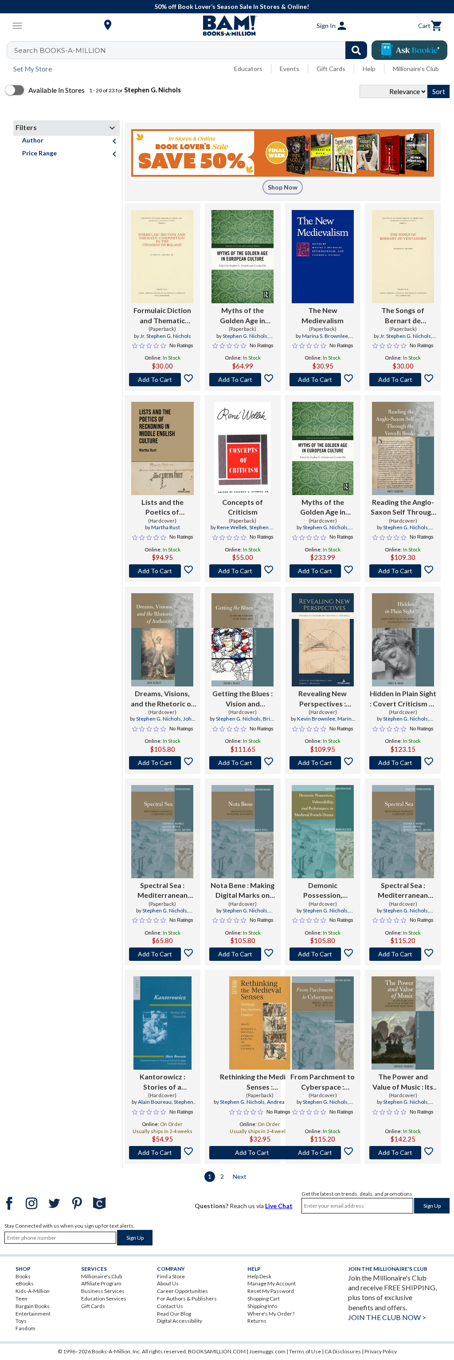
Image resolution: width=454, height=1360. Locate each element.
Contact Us (170, 1306)
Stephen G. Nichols (245, 336)
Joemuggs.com (267, 1351)
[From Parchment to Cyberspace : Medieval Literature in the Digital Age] (323, 1023)
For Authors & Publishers (187, 1298)
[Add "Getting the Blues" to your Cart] (242, 762)
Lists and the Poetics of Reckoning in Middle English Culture (162, 507)
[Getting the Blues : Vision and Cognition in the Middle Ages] (242, 640)
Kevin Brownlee (316, 718)
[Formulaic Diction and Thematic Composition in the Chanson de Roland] (162, 256)
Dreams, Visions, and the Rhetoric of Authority (162, 699)
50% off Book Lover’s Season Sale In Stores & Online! (231, 6)
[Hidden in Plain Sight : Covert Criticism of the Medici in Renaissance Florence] (403, 640)
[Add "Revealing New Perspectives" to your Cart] (323, 762)
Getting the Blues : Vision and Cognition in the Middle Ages (242, 699)
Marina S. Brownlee (325, 336)
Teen (21, 1298)
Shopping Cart (263, 1298)
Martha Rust (165, 527)
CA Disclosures (343, 1351)
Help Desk (259, 1276)
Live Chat (279, 1205)
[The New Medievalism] (323, 256)
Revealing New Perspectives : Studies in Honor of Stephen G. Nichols (322, 699)
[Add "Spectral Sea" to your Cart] (162, 954)
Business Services (103, 1291)
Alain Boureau (155, 1101)
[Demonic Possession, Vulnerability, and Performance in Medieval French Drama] (323, 831)
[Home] (227, 26)
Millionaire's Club (416, 68)
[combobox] (192, 50)
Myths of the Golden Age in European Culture (243, 315)
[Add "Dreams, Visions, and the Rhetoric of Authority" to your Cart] (162, 762)
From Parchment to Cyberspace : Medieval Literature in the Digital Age (323, 1082)
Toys (21, 1320)
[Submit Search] (356, 50)
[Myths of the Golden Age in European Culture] (242, 256)
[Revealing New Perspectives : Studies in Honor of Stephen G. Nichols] (323, 640)
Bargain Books (33, 1306)
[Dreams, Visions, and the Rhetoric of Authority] (162, 640)
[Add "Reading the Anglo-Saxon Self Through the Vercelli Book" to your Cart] (402, 571)
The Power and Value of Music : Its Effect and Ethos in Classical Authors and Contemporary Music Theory (402, 1082)
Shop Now (282, 187)
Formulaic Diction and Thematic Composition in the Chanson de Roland (162, 315)
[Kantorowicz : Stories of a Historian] (162, 1023)
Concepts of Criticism (242, 507)
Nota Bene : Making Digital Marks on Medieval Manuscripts (242, 890)
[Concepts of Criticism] (242, 448)
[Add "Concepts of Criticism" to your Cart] (242, 571)
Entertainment (33, 1313)
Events (289, 68)
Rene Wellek (232, 527)
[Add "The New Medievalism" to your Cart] (323, 379)
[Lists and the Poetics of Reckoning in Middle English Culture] (162, 448)
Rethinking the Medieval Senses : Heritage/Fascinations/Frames (259, 1082)
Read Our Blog (174, 1313)
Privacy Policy (380, 1351)
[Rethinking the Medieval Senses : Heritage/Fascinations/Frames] (260, 1023)
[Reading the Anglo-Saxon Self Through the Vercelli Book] (403, 448)
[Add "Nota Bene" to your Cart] (242, 954)
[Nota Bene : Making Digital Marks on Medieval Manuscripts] (242, 831)
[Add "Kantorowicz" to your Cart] (162, 1152)
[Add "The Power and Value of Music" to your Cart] (402, 1152)
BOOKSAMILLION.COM (217, 1351)
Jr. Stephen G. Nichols (165, 336)
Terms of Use (305, 1351)
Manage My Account (271, 1283)
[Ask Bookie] (409, 50)
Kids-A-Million (33, 1291)
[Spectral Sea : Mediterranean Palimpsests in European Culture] (162, 831)
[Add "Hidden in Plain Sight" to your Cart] (402, 762)
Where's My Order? (270, 1313)
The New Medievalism (322, 315)
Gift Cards (331, 68)
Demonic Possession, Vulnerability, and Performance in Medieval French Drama (322, 890)
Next (240, 1176)
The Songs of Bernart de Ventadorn (402, 315)
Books (23, 1276)
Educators (248, 68)
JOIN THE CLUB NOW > (387, 1317)
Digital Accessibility (179, 1320)
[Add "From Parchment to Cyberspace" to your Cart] (323, 1152)
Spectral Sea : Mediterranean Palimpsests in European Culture (162, 890)
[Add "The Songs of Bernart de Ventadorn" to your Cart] (402, 379)
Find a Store (171, 1276)
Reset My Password (270, 1291)
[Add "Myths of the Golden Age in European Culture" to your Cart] (242, 379)
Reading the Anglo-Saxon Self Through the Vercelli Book (403, 507)
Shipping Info (262, 1306)
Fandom (25, 1328)
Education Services (103, 1298)
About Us (168, 1283)
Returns (256, 1320)
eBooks (25, 1283)
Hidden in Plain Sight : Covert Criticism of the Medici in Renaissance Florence (403, 699)
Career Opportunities (182, 1291)
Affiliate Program (101, 1283)
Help (369, 68)
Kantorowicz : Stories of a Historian (162, 1082)
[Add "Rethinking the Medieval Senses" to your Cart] (259, 1152)
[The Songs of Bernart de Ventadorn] (403, 256)
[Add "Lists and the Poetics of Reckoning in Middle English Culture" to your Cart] (162, 571)
